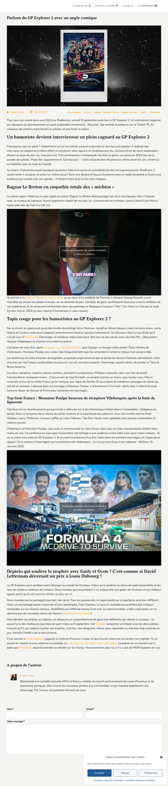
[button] (161, 757)
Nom (10, 709)
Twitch (143, 112)
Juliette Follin (17, 112)
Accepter (99, 773)
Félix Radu (25, 648)
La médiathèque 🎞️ (147, 5)
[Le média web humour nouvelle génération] (12, 6)
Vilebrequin (155, 112)
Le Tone (87, 112)
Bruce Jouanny (74, 112)
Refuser (125, 773)
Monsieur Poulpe (111, 112)
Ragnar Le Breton (129, 112)
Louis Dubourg (35, 639)
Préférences (151, 773)
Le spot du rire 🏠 (82, 5)
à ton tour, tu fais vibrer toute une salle (91, 643)
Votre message (15, 721)
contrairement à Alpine (76, 613)
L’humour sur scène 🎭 (106, 5)
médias (97, 112)
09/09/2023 (40, 112)
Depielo (101, 624)
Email (90, 709)
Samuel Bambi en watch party (44, 297)
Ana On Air (31, 337)
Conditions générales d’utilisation (109, 780)
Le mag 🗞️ (127, 5)
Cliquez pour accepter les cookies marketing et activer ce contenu (84, 252)
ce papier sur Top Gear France (62, 347)
